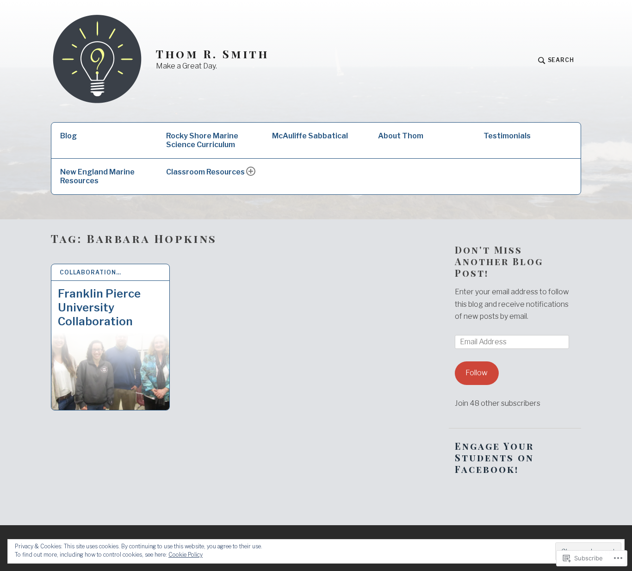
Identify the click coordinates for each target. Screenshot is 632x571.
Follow (476, 372)
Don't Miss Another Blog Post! (499, 261)
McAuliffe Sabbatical (310, 135)
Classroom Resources (205, 172)
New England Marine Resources (97, 176)
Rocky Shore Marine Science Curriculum (202, 140)
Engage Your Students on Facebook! (494, 457)
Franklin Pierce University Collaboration (99, 307)
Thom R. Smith (212, 54)
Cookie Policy (185, 554)
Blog (68, 135)
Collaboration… (90, 272)
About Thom (400, 135)
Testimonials (507, 135)
